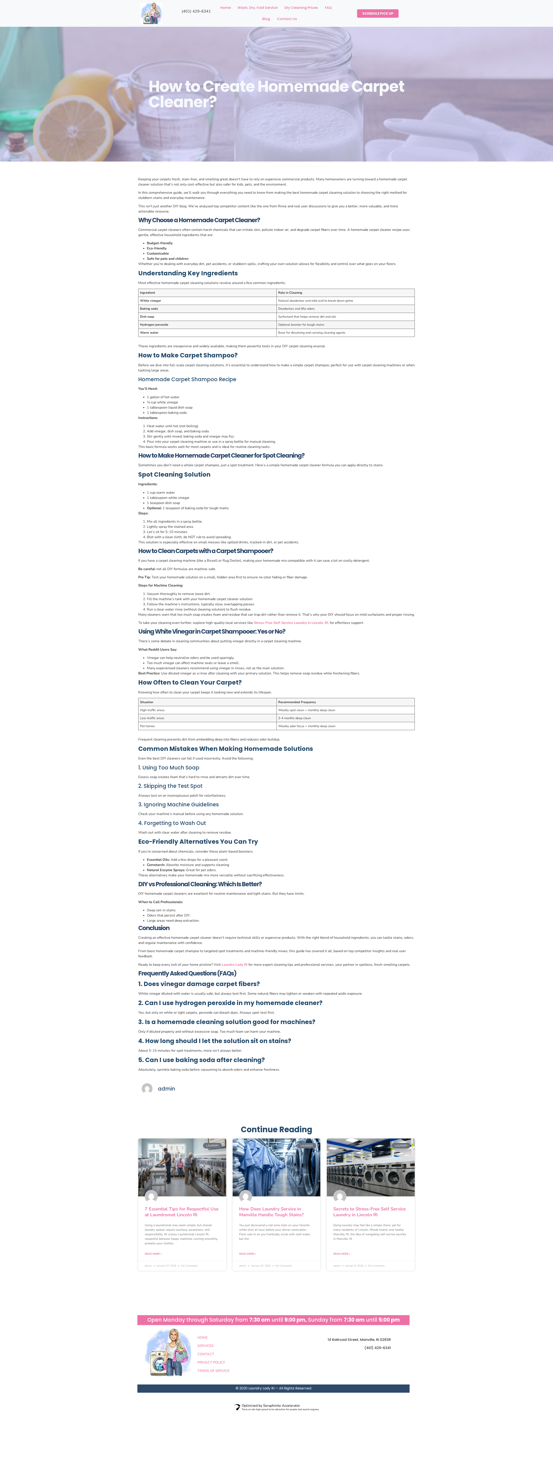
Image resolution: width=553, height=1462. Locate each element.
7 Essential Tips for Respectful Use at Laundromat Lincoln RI (181, 1212)
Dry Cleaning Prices (301, 7)
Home (225, 7)
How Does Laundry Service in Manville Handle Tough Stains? (271, 1212)
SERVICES (205, 1345)
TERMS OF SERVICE (213, 1370)
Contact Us (287, 18)
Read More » (153, 1254)
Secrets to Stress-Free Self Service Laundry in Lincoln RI (369, 1212)
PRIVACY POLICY (211, 1362)
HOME (202, 1337)
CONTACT (205, 1354)
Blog (266, 18)
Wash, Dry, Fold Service (258, 7)
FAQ (328, 7)
